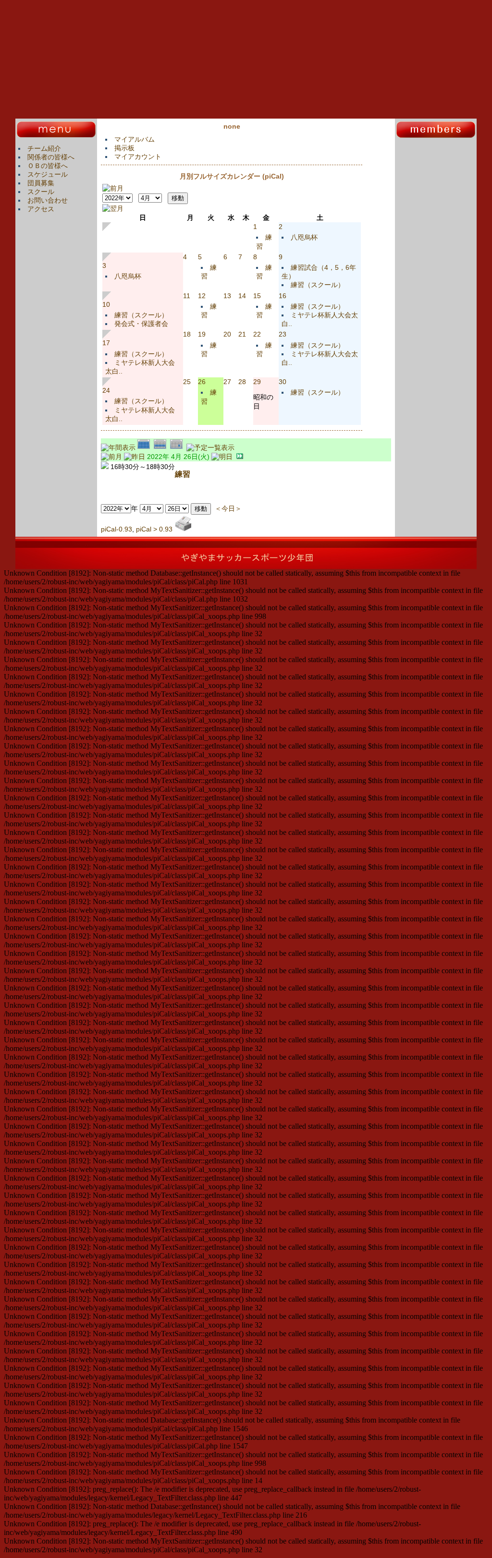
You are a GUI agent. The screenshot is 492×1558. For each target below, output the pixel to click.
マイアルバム (134, 139)
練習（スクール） (317, 285)
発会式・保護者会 (141, 323)
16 (282, 296)
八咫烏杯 (304, 237)
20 (227, 334)
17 (106, 343)
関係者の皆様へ (50, 157)
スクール (40, 191)
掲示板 (124, 148)
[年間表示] (119, 447)
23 (282, 334)
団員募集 (40, 183)
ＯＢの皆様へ (47, 165)
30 (282, 382)
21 (242, 334)
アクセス (40, 209)
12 (202, 296)
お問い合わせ (47, 200)
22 (257, 334)
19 (202, 334)
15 (257, 296)
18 (187, 334)
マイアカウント (137, 156)
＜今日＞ (228, 508)
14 (242, 296)
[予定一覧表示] (210, 447)
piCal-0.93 (116, 529)
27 (227, 382)
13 (227, 296)
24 (106, 390)
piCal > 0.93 (154, 529)
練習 (182, 474)
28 (242, 382)
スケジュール (47, 174)
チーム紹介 (44, 148)
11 (186, 296)
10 (106, 304)
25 (187, 382)
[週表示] (162, 447)
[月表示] (145, 447)
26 (202, 382)
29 (257, 382)
